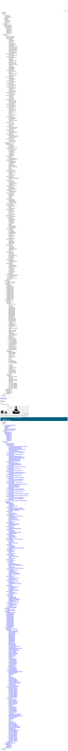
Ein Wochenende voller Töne (12, 111)
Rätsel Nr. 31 (9, 29)
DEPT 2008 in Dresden (11, 244)
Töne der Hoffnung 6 (13, 343)
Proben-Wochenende (13, 255)
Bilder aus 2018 (10, 186)
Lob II (10, 358)
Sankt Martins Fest (12, 232)
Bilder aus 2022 (10, 160)
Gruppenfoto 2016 (10, 287)
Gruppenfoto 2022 (10, 286)
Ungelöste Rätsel (8, 26)
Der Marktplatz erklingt (13, 49)
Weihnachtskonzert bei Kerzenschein (12, 103)
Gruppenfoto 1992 (10, 292)
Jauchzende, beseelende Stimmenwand (11, 97)
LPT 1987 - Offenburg (13, 385)
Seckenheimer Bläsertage (11, 258)
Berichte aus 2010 (10, 104)
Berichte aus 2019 (10, 70)
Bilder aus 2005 (10, 259)
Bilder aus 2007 (10, 245)
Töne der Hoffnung (12, 338)
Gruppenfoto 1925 (10, 298)
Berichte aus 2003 (10, 138)
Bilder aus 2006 (10, 251)
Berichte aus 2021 (10, 53)
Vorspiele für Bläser (12, 371)
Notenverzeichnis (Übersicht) (10, 302)
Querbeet (10, 336)
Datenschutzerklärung (7, 420)
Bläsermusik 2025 (12, 320)
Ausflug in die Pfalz (12, 265)
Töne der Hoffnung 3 (13, 340)
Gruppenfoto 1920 (10, 299)
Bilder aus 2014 (10, 203)
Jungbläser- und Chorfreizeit (12, 270)
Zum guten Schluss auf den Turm (12, 76)
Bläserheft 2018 (12, 314)
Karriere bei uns (10, 391)
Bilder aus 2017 (10, 190)
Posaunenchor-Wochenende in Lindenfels (12, 152)
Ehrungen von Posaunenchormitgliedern (14, 135)
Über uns (4, 13)
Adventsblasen (12, 163)
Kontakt (4, 395)
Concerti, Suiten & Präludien (12, 322)
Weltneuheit (9, 392)
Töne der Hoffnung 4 (13, 341)
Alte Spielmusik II (12, 307)
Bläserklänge (11, 317)
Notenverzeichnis (8, 300)
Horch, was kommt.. (12, 330)
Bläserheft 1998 (12, 310)
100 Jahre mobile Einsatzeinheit (12, 44)
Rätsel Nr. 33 (9, 27)
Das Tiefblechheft (12, 323)
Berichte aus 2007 (10, 122)
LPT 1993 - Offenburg (13, 387)
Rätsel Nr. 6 (9, 33)
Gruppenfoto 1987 (10, 293)
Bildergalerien (7, 142)
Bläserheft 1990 (12, 309)
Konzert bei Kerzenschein (11, 212)
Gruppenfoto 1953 (10, 295)
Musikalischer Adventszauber (12, 69)
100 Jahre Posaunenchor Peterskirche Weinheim (11, 41)
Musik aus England (12, 331)
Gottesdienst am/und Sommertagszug (13, 191)
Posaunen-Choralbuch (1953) (12, 367)
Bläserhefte (9, 303)
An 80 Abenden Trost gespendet (13, 58)
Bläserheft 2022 (12, 315)
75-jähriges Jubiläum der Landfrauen (13, 150)
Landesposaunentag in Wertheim (13, 249)
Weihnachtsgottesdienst (13, 275)
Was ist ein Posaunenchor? (8, 22)
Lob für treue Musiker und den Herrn (13, 51)
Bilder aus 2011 (10, 215)
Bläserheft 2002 (12, 311)
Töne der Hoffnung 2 (13, 339)
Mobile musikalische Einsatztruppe (13, 46)
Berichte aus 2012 (10, 95)
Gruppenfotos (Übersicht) (9, 285)
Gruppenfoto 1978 (10, 294)
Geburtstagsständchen (13, 159)
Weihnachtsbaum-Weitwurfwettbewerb (13, 227)
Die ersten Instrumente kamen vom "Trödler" (13, 48)
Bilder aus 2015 (10, 198)
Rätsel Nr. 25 (9, 30)
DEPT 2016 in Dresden (11, 196)
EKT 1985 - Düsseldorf (11, 378)
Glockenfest (11, 264)
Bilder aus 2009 (10, 228)
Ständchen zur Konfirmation (11, 268)
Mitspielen (7, 18)
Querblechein (11, 337)
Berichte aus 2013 (10, 92)
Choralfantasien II (12, 356)
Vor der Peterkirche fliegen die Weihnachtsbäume (12, 109)
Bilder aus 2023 (10, 156)
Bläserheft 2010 (12, 313)
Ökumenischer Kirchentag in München (11, 223)
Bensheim (11, 218)
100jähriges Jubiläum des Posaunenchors (13, 52)
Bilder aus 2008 (10, 239)
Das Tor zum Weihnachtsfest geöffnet (12, 124)
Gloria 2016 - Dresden (13, 380)
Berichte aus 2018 (10, 77)
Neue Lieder (11, 360)
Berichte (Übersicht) (10, 36)
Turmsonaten (11, 345)
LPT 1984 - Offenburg (13, 384)
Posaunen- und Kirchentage (10, 375)
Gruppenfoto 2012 (10, 288)
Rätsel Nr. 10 (9, 32)
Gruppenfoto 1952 (10, 296)
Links (4, 394)
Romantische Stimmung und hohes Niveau (13, 120)
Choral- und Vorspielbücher (9, 351)
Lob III (10, 359)
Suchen (1, 397)
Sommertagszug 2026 (13, 147)
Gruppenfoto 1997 (10, 291)
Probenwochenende (13, 189)
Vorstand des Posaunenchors (8, 21)
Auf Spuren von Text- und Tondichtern (13, 137)
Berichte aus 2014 (10, 86)
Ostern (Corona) (12, 175)
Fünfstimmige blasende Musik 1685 (13, 325)
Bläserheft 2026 (12, 316)
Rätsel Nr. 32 (9, 28)
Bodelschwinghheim (13, 185)
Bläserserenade (12, 182)
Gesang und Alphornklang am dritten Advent (12, 79)
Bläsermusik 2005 (12, 318)
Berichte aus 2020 (10, 56)
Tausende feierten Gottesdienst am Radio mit (12, 88)
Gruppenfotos (7, 283)
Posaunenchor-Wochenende (12, 220)
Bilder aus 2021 (10, 170)
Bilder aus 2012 (10, 209)
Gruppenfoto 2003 (10, 290)
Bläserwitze (9, 390)
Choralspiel (11, 357)
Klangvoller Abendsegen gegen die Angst (12, 60)
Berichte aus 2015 (10, 83)
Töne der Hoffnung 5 (13, 342)
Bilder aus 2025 (10, 148)
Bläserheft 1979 (12, 308)
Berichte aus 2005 (10, 130)
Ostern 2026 (11, 146)
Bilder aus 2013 (10, 205)
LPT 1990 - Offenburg (13, 386)
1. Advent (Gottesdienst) (11, 164)
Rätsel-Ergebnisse (8, 25)
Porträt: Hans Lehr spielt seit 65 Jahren (12, 101)
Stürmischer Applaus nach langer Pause (13, 63)
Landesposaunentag (13, 266)
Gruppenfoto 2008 (10, 289)
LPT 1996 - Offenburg (13, 388)
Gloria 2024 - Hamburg (11, 382)
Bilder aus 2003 (10, 274)
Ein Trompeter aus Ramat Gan (12, 82)
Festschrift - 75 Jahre (11, 281)
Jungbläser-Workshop (13, 261)
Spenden (6, 19)
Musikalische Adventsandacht (12, 67)
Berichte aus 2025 (10, 37)
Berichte (6, 35)
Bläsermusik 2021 (12, 319)
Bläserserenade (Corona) (12, 174)
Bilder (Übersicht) (10, 143)
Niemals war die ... (12, 334)
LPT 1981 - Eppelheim (13, 383)
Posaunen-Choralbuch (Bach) (12, 369)
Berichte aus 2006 (10, 126)
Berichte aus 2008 (10, 116)
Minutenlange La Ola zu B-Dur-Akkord (13, 118)
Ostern (10, 157)
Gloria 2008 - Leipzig (13, 379)
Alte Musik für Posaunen (11, 306)
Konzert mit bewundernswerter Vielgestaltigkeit (12, 140)
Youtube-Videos (8, 393)
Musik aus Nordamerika (11, 332)
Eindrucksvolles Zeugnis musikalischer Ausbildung (13, 132)
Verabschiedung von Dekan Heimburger (13, 202)
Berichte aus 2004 (10, 134)
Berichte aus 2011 (10, 99)
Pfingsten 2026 (12, 145)
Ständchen (11, 194)
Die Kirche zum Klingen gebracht (12, 94)
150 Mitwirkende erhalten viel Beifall (12, 91)
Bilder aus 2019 (10, 180)
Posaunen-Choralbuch (11, 365)
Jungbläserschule (8, 17)
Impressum (5, 419)
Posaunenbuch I (12, 370)
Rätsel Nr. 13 (9, 31)
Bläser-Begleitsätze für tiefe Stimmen (12, 353)
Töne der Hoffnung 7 (13, 344)
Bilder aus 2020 (10, 176)
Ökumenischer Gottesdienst (11, 155)
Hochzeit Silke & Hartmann (12, 234)
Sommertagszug (12, 158)
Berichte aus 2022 (10, 38)
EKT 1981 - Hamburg (13, 376)
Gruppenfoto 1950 (10, 297)
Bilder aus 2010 (10, 217)
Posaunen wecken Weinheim (12, 115)
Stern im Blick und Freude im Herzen (12, 85)
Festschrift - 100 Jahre (11, 282)
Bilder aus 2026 (10, 144)
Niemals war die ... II (13, 335)
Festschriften (7, 280)
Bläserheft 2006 (12, 312)
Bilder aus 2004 (10, 263)
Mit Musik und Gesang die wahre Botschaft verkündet (13, 128)
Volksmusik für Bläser (13, 346)
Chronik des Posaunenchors (8, 16)
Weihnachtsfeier (12, 260)
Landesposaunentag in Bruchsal (13, 184)
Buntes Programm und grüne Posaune (13, 55)
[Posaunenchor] (20, 8)
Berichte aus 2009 (10, 107)
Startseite (4, 12)
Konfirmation (11, 256)
